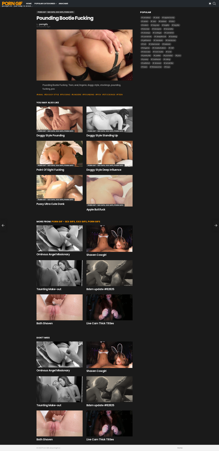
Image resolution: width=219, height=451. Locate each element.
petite (158, 55)
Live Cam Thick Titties (100, 323)
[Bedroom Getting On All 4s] (3, 225)
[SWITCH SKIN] (210, 3)
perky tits (147, 55)
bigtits (166, 25)
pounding (89, 94)
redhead (156, 59)
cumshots (147, 36)
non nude (159, 52)
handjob (159, 40)
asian (145, 21)
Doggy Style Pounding (50, 135)
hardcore (171, 40)
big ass (156, 25)
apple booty (169, 17)
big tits (176, 25)
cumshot (170, 33)
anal (40, 94)
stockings (109, 94)
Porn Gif (12, 3)
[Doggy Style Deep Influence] (109, 154)
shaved (158, 63)
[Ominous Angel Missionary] (59, 238)
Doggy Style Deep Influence (103, 170)
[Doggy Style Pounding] (59, 119)
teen (120, 94)
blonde (146, 29)
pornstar (168, 55)
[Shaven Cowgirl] (109, 238)
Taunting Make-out (48, 289)
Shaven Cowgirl (96, 255)
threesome (156, 67)
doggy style (52, 94)
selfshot (146, 63)
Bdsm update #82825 (100, 289)
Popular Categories (44, 3)
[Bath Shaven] (59, 307)
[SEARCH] (214, 3)
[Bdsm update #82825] (109, 273)
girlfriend (147, 40)
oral (169, 52)
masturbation (160, 48)
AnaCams (63, 3)
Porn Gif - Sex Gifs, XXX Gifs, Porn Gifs (55, 131)
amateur (146, 17)
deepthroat (161, 36)
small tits (169, 63)
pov (99, 94)
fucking (66, 94)
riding (167, 59)
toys (168, 67)
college (158, 33)
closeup (146, 33)
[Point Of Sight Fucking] (59, 154)
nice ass (146, 52)
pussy (145, 59)
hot (144, 44)
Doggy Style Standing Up (102, 135)
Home (29, 3)
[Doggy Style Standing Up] (109, 119)
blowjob (157, 29)
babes (163, 21)
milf (172, 48)
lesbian (167, 44)
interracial (155, 44)
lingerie (77, 94)
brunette (169, 29)
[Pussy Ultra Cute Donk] (59, 188)
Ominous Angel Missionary (53, 254)
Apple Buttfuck (95, 209)
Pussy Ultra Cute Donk (50, 204)
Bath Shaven (44, 323)
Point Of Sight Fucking (50, 170)
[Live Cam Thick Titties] (109, 307)
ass (154, 21)
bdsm (145, 25)
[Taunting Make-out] (59, 273)
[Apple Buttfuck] (109, 191)
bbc (172, 21)
